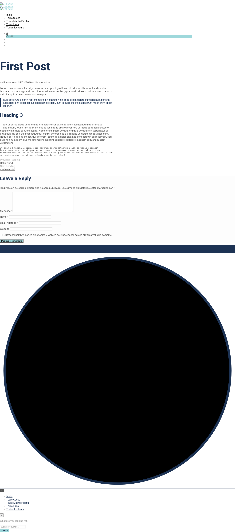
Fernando (8, 82)
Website (4, 228)
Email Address (9, 222)
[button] (7, 33)
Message (6, 211)
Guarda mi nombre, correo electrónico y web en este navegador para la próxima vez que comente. (58, 235)
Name (4, 216)
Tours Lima (12, 24)
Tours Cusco (13, 17)
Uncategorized (43, 82)
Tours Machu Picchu (17, 21)
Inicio (9, 14)
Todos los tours (15, 27)
